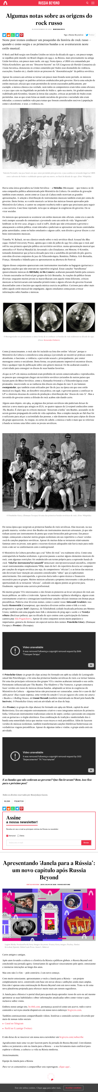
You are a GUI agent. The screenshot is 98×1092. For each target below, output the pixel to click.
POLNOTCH (19, 801)
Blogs (7, 801)
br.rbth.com (34, 1007)
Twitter (92, 35)
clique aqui (64, 1067)
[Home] (5, 3)
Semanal (12, 836)
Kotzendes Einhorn (51, 340)
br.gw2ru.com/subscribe (71, 1037)
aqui (44, 1088)
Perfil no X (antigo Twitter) (18, 1028)
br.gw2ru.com (74, 1010)
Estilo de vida (33, 884)
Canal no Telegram (14, 1023)
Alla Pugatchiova (23, 619)
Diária (22, 836)
